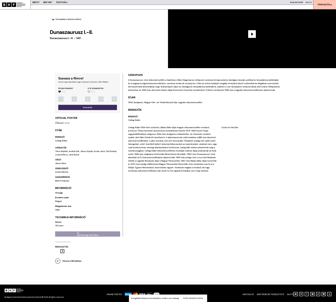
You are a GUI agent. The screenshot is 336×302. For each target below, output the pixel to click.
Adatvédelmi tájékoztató (270, 294)
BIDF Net (47, 2)
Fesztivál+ (62, 2)
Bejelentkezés (296, 2)
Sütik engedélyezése (193, 298)
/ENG (309, 2)
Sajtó (290, 294)
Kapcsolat (248, 294)
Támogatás (323, 4)
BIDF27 (36, 2)
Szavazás (87, 107)
